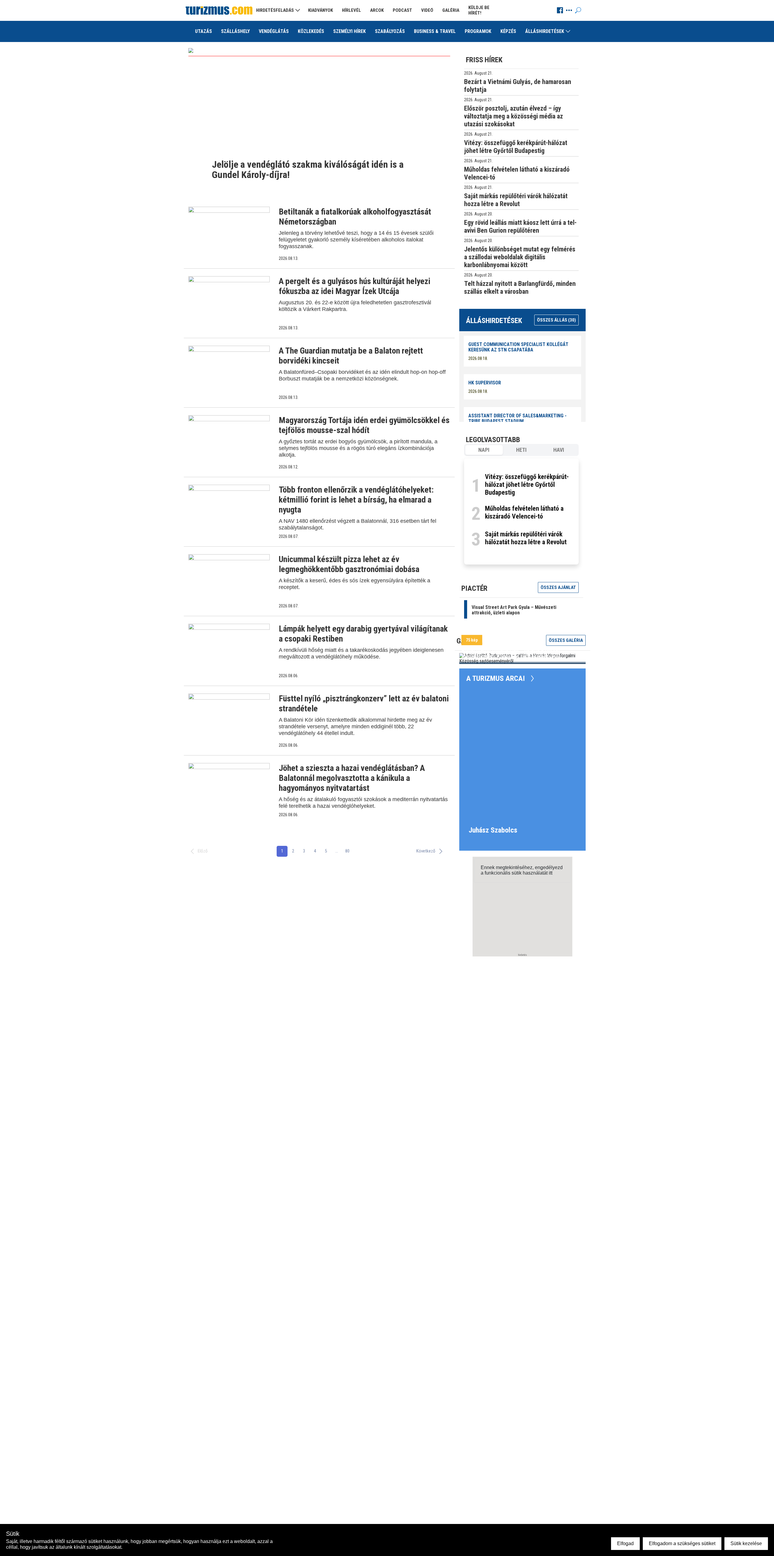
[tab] (484, 450)
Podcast (402, 10)
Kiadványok (320, 10)
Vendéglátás (274, 31)
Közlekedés (311, 31)
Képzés (508, 31)
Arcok (377, 10)
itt (550, 872)
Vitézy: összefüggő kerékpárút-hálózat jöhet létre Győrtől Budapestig (527, 484)
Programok (478, 31)
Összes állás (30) (556, 320)
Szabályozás (390, 31)
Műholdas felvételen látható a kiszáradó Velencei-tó (524, 512)
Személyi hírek (349, 31)
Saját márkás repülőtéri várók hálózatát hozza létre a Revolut (526, 538)
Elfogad (625, 1543)
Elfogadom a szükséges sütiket (682, 1543)
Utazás (203, 31)
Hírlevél (351, 10)
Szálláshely (235, 31)
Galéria (450, 10)
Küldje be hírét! (478, 10)
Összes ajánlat (558, 587)
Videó (427, 10)
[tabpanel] (521, 511)
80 (347, 851)
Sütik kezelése (746, 1543)
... (336, 851)
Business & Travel (435, 31)
